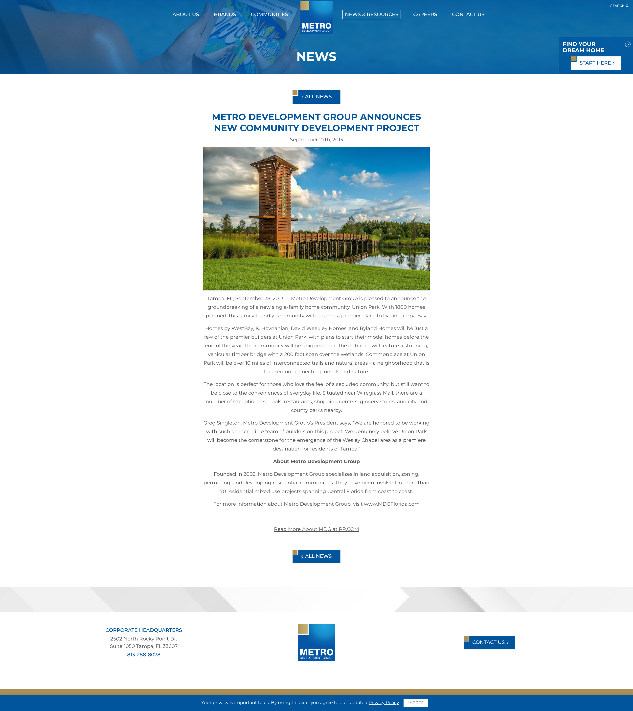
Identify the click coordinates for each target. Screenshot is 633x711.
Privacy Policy (384, 702)
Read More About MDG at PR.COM (316, 529)
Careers (425, 15)
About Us (185, 15)
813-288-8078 (143, 655)
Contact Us (468, 15)
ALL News (318, 97)
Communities (269, 15)
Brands (225, 15)
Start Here (596, 63)
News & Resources (371, 15)
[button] (628, 43)
